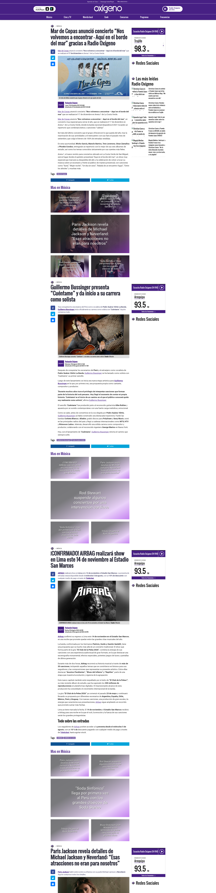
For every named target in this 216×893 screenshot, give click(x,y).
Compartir (71, 180)
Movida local (88, 17)
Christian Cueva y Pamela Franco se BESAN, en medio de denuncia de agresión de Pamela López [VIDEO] (156, 132)
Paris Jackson (63, 872)
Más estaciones (122, 1)
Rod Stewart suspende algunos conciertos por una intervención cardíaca (70, 266)
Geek (106, 17)
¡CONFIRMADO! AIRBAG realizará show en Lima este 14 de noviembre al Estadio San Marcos (110, 201)
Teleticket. (90, 578)
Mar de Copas (63, 51)
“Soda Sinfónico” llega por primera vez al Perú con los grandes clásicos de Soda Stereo (110, 266)
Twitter (111, 180)
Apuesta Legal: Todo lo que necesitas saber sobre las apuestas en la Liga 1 (156, 119)
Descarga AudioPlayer (107, 1)
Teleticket (64, 732)
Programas (144, 17)
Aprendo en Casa (92, 1)
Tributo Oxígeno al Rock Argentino (110, 532)
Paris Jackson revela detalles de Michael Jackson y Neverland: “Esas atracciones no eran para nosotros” (90, 234)
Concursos (124, 17)
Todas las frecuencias (148, 55)
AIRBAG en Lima (69, 738)
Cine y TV (67, 17)
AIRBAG (59, 738)
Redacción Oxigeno (71, 103)
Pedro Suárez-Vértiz (78, 440)
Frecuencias (165, 17)
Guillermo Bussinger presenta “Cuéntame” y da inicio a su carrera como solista (70, 201)
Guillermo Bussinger (66, 309)
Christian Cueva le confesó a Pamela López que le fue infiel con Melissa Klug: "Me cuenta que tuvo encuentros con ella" (156, 93)
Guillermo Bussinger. (98, 400)
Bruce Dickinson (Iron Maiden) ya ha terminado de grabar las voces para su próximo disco (110, 830)
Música (49, 17)
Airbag (98, 702)
